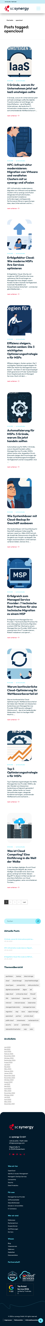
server (16, 1025)
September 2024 (9, 1060)
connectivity (21, 985)
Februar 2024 (8, 1071)
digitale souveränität (12, 989)
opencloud (9, 1016)
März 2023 (7, 1091)
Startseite (10, 20)
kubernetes (31, 1003)
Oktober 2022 (9, 1095)
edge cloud (9, 994)
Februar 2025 (8, 1054)
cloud (7, 981)
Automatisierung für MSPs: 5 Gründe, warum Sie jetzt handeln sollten (20, 436)
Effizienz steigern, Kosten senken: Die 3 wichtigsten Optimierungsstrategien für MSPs (22, 350)
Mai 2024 (7, 1067)
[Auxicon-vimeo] (17, 1154)
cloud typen (9, 985)
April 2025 (7, 1051)
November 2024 (9, 1056)
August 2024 (8, 1062)
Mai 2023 (7, 1086)
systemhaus (25, 1025)
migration (9, 1011)
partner (18, 1016)
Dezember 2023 (9, 1075)
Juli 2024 (7, 1064)
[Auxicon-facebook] (10, 1154)
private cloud (28, 1016)
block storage (28, 976)
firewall (32, 994)
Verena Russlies (21, 80)
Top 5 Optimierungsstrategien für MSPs (22, 772)
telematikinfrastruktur (13, 1029)
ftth (7, 998)
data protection (33, 985)
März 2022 (7, 1101)
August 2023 (8, 1082)
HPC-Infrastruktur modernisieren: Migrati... (18, 948)
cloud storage (16, 981)
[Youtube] (13, 1154)
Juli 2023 (7, 1084)
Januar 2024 (8, 1073)
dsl (31, 989)
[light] (40, 1320)
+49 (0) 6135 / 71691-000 (10, 1)
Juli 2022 (7, 1097)
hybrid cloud (15, 998)
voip (25, 1029)
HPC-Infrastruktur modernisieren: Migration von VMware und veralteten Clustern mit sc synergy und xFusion (22, 173)
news (23, 1011)
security (8, 1025)
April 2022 (7, 1099)
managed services (29, 1007)
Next (19, 902)
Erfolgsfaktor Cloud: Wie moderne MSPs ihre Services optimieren (20, 263)
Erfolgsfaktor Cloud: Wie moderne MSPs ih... (18, 957)
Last (24, 902)
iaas (34, 998)
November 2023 (9, 1078)
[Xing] (24, 1154)
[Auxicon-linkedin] (20, 1154)
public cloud (9, 1020)
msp (16, 1011)
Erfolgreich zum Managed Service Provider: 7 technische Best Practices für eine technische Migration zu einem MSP (22, 605)
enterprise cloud (21, 994)
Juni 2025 (7, 1047)
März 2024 (7, 1069)
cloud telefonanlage (31, 981)
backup (18, 976)
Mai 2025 (7, 1049)
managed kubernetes (13, 1007)
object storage (33, 1011)
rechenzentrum (33, 1020)
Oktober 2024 (9, 1058)
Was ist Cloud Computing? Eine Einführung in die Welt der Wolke (21, 856)
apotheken (9, 976)
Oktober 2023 (9, 1080)
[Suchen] (38, 921)
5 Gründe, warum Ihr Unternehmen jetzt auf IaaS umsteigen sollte (22, 88)
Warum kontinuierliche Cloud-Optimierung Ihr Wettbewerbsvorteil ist (22, 690)
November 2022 (9, 1093)
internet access (20, 1003)
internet (8, 1003)
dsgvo (25, 989)
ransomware (21, 1020)
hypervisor (26, 998)
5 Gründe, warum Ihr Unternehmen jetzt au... (19, 939)
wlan (31, 1029)
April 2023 (7, 1088)
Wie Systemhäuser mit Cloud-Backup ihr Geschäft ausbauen (22, 519)
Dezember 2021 (9, 1104)
